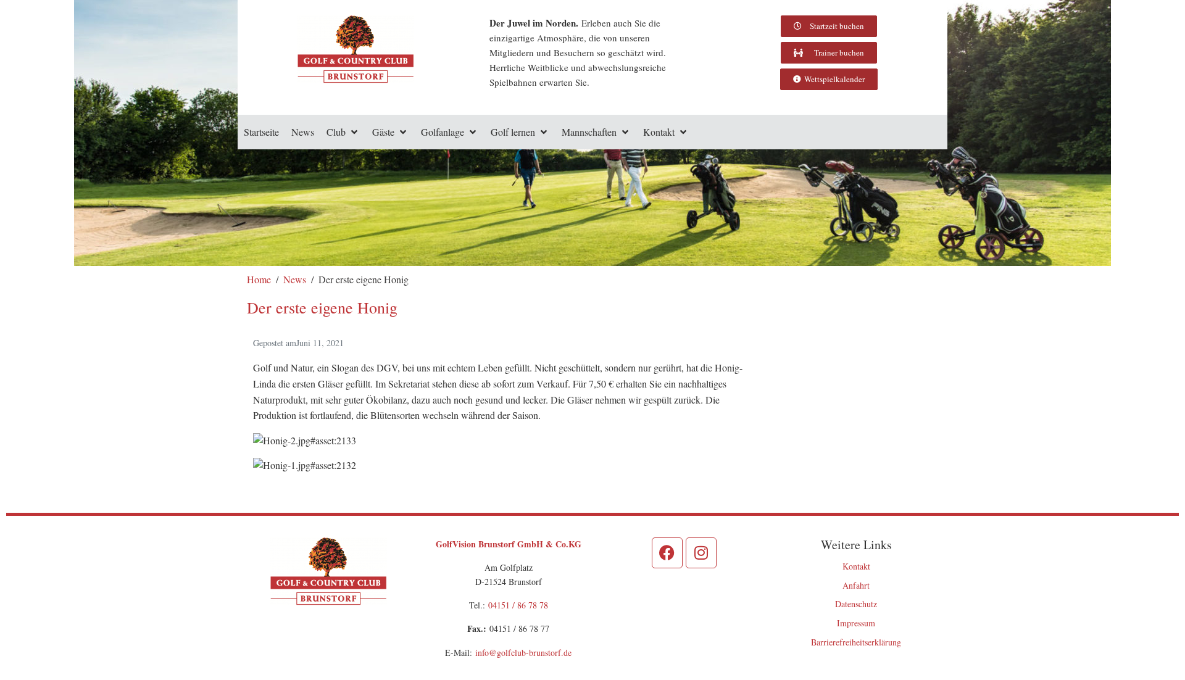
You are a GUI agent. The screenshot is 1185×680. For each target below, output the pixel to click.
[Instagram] (701, 552)
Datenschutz (856, 604)
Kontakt (856, 566)
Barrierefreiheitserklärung (856, 642)
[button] (343, 132)
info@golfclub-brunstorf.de (523, 652)
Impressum (856, 623)
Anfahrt (856, 585)
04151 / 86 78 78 (518, 605)
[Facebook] (667, 552)
